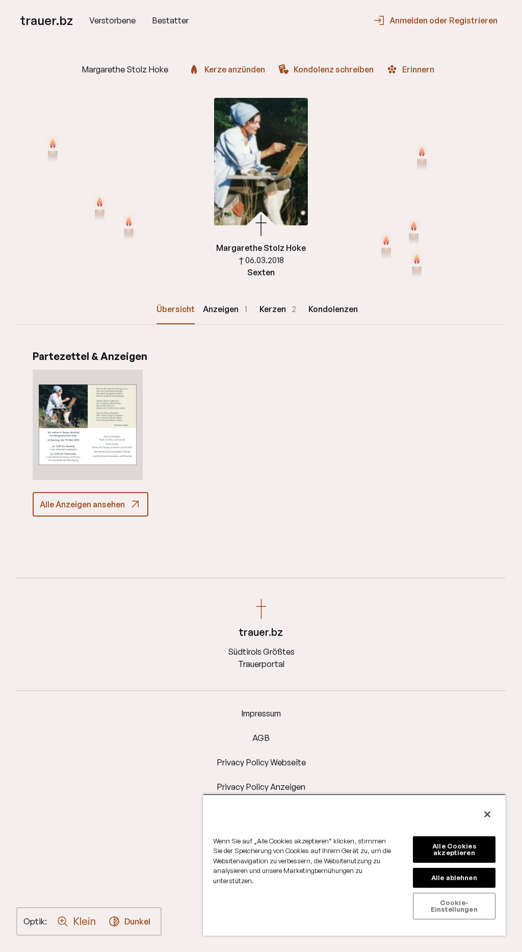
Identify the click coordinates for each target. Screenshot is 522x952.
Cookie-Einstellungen (454, 905)
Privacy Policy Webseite (261, 762)
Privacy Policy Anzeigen (261, 787)
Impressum (261, 713)
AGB (261, 738)
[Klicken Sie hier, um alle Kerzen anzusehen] (99, 208)
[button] (88, 425)
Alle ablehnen (454, 877)
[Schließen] (487, 814)
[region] (354, 865)
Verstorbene (112, 20)
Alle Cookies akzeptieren (454, 849)
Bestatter (170, 20)
